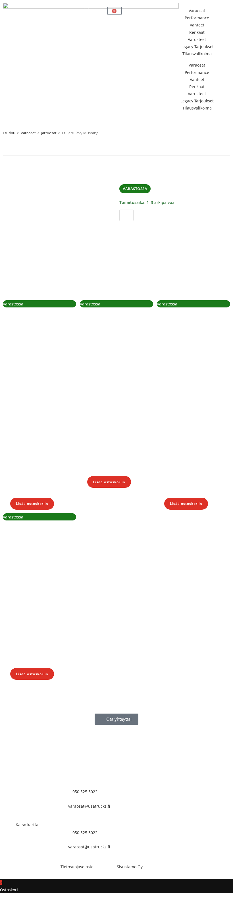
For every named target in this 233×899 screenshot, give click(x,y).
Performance (197, 17)
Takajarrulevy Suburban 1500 (35, 455)
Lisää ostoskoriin (143, 227)
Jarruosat (49, 132)
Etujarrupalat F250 (41, 629)
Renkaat (197, 32)
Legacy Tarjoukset (197, 46)
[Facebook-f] (126, 820)
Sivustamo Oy (130, 866)
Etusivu (9, 132)
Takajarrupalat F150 (120, 437)
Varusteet (197, 39)
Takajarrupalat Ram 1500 (196, 455)
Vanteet (197, 25)
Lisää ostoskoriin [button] (32, 503)
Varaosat (197, 10)
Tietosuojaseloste (77, 866)
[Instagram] (142, 820)
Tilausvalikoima (197, 53)
